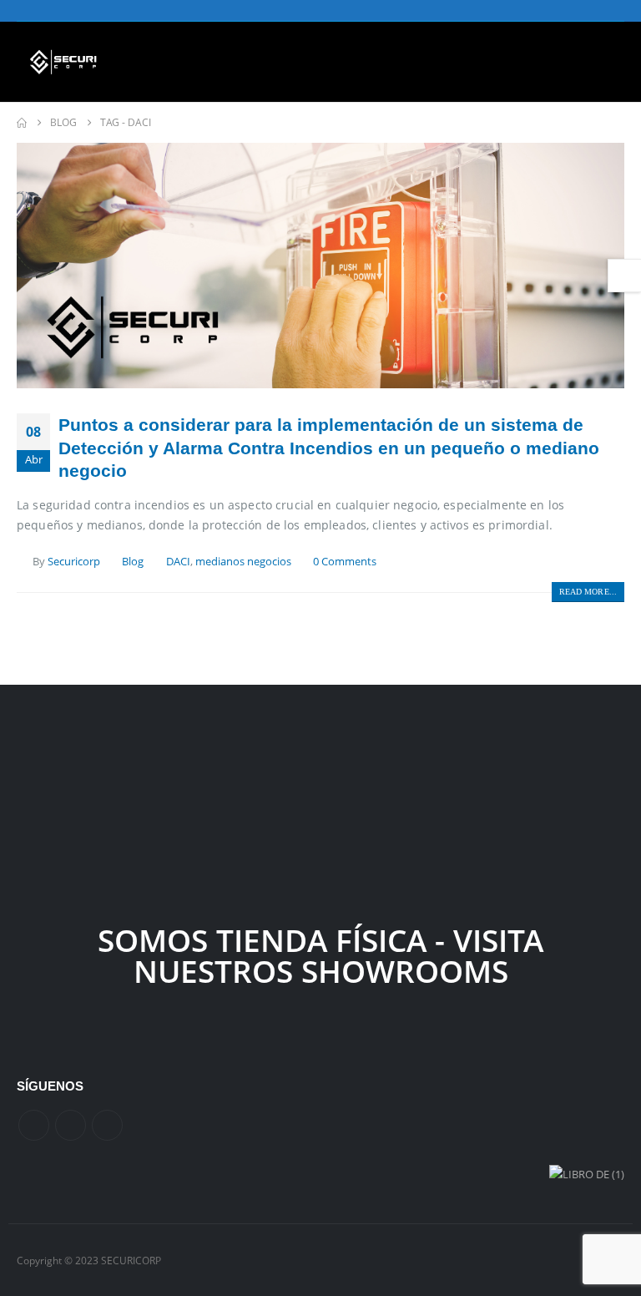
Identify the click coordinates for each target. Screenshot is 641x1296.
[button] (611, 62)
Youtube (70, 1125)
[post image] (320, 266)
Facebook (33, 1125)
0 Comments (344, 561)
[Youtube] (587, 11)
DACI (178, 561)
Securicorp (74, 561)
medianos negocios (243, 561)
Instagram (107, 1125)
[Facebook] (561, 11)
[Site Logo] (63, 61)
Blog (133, 561)
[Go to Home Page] (22, 123)
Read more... (588, 591)
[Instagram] (612, 11)
